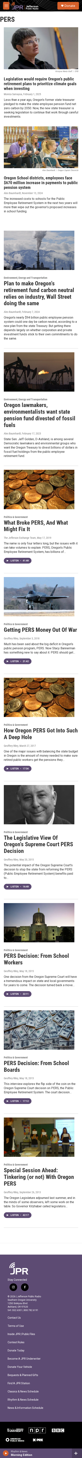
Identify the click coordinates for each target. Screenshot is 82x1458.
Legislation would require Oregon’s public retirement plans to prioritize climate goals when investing (40, 84)
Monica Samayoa (13, 94)
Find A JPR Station (19, 1383)
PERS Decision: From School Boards (36, 1066)
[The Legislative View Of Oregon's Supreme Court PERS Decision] (39, 804)
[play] (5, 1453)
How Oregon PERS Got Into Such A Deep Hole (41, 733)
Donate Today (16, 1350)
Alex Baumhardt (12, 193)
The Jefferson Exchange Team (20, 537)
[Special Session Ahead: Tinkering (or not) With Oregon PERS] (39, 1137)
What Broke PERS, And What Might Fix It (36, 526)
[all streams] (77, 1453)
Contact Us (14, 1317)
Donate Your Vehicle (20, 1367)
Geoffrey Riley (11, 638)
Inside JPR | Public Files (21, 1334)
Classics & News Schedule (23, 1391)
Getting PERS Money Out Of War (40, 629)
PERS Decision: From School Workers (36, 959)
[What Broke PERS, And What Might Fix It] (39, 489)
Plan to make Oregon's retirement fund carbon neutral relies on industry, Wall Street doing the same (39, 293)
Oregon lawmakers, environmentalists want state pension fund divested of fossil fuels (39, 415)
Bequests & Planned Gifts (23, 1375)
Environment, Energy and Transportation (25, 277)
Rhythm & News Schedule (23, 1399)
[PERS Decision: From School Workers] (39, 922)
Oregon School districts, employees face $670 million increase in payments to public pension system (41, 183)
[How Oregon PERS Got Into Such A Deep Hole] (39, 697)
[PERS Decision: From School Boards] (39, 1030)
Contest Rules (16, 1342)
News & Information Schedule (25, 1408)
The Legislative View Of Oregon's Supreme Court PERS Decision (38, 844)
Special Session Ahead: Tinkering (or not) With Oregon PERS (39, 1177)
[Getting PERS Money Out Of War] (39, 596)
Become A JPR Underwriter (24, 1358)
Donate (69, 5)
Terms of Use (16, 1326)
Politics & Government (16, 517)
